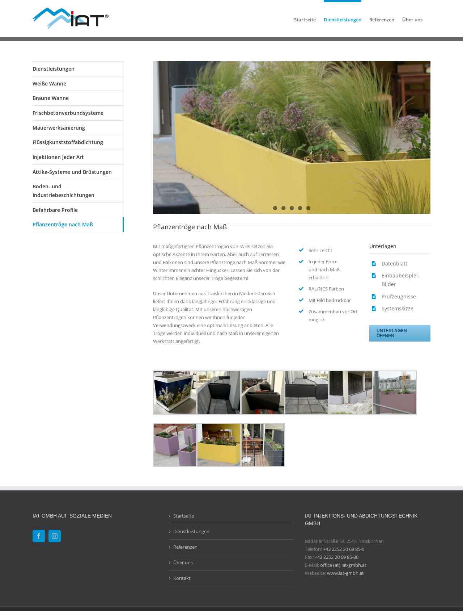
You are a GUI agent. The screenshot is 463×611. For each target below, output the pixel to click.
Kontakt (182, 578)
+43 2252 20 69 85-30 (336, 557)
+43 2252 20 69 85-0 (343, 549)
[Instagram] (54, 536)
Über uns (183, 562)
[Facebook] (39, 536)
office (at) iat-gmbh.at (343, 565)
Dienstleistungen (54, 68)
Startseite (183, 515)
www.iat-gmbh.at (345, 573)
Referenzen (185, 547)
